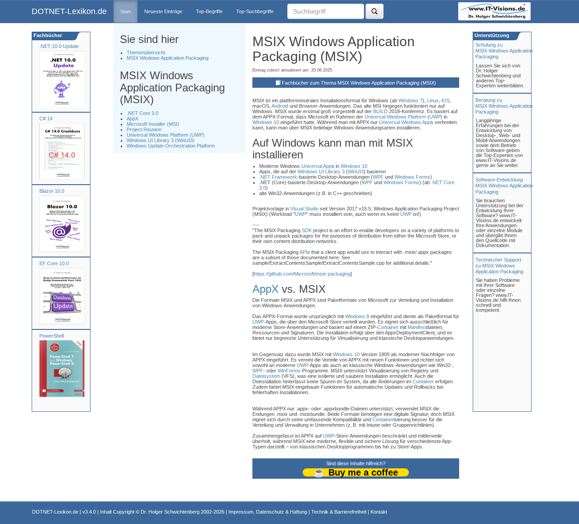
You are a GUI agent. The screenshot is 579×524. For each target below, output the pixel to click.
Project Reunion (144, 129)
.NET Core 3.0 (142, 113)
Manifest (417, 327)
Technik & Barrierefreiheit (338, 511)
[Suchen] (374, 11)
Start (125, 11)
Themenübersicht (146, 52)
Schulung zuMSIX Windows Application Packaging (504, 50)
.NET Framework (278, 177)
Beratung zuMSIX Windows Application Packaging (504, 105)
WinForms (289, 370)
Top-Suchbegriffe (255, 11)
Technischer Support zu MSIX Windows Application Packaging (499, 265)
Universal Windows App (405, 122)
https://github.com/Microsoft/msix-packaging (302, 273)
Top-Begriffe (209, 11)
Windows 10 (265, 122)
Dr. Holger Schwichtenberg (170, 511)
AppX (132, 118)
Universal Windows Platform (395, 116)
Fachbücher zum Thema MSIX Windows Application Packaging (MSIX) (359, 83)
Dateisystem (266, 376)
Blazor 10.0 (51, 191)
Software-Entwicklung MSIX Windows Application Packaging (504, 185)
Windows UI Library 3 (321, 171)
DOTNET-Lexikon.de (69, 11)
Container (388, 327)
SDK (307, 230)
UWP (435, 116)
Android (279, 106)
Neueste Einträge (163, 11)
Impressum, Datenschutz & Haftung (267, 511)
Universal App (316, 166)
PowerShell (51, 335)
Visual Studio (304, 208)
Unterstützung (491, 35)
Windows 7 (410, 100)
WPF (378, 177)
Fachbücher (47, 35)
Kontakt (378, 511)
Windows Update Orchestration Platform (171, 145)
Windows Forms (412, 177)
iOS (445, 100)
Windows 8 (357, 316)
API (303, 252)
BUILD (380, 111)
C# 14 (45, 118)
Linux (433, 100)
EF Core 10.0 (54, 263)
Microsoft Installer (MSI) (153, 124)
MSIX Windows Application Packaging (168, 58)
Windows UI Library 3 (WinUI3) (161, 140)
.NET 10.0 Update (59, 46)
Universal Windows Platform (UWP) (165, 135)
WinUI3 (356, 171)
